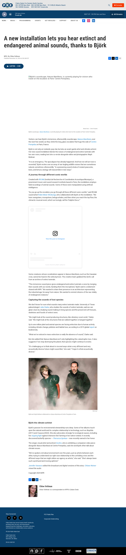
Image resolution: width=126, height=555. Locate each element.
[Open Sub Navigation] (7, 20)
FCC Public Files (49, 514)
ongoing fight (37, 436)
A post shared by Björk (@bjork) (55, 264)
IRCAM (41, 179)
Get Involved (50, 20)
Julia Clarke (44, 307)
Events (38, 20)
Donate (119, 5)
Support (63, 20)
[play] (4, 14)
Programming (25, 20)
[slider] (13, 14)
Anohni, (59, 443)
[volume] (10, 14)
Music (12, 20)
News (4, 20)
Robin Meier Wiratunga (47, 195)
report (92, 327)
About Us (74, 20)
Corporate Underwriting (51, 519)
